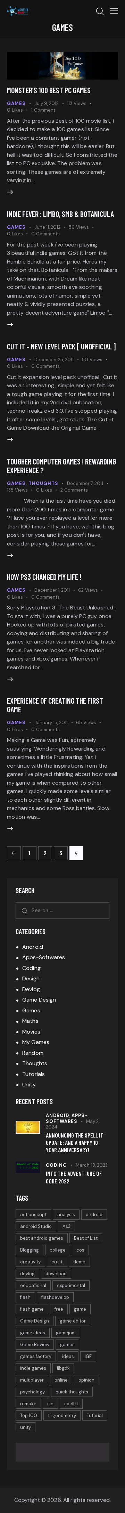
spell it (71, 1404)
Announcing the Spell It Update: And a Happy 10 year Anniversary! (74, 1143)
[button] (114, 11)
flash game (32, 1309)
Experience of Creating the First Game (55, 705)
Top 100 (28, 1415)
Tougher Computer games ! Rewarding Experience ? (61, 466)
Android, (59, 1115)
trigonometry (62, 1415)
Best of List (86, 1238)
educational (33, 1285)
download (56, 1274)
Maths (30, 1021)
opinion (86, 1380)
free (59, 1309)
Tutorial (95, 1415)
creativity (30, 1262)
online (61, 1380)
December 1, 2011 (52, 590)
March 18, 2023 (92, 1165)
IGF (88, 1356)
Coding (31, 968)
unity (25, 1427)
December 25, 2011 (54, 360)
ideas (68, 1356)
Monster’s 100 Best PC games (49, 90)
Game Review (34, 1345)
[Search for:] (62, 910)
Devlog (31, 989)
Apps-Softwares (43, 957)
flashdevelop (55, 1297)
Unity (29, 1084)
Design (31, 978)
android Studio (36, 1226)
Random (32, 1053)
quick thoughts (72, 1392)
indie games (33, 1368)
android (94, 1214)
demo (79, 1262)
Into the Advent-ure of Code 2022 (74, 1177)
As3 (66, 1226)
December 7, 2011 (85, 483)
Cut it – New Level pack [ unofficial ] (61, 346)
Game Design (39, 999)
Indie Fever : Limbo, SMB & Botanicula (60, 213)
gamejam (66, 1333)
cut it (56, 1262)
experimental (71, 1285)
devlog (27, 1274)
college (58, 1250)
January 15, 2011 (51, 723)
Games (16, 103)
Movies (31, 1031)
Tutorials (33, 1074)
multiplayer (32, 1380)
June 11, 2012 (47, 227)
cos (80, 1250)
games (67, 1345)
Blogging (29, 1250)
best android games (41, 1238)
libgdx (63, 1368)
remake (28, 1404)
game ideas (32, 1333)
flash (25, 1297)
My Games (35, 1042)
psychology (32, 1392)
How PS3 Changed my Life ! (44, 576)
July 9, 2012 (46, 103)
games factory (35, 1356)
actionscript (33, 1214)
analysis (66, 1214)
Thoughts (43, 483)
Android (32, 946)
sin (50, 1404)
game (80, 1309)
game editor (73, 1321)
